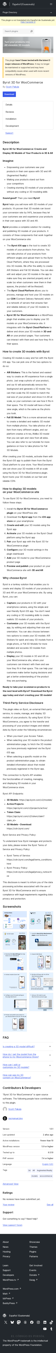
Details (9, 104)
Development (12, 126)
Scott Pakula (12, 86)
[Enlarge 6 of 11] (49, 955)
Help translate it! (28, 22)
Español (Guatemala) (19, 1315)
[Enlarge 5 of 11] (23, 955)
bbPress (8, 1298)
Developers (8, 1275)
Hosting (6, 1251)
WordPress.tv (11, 1280)
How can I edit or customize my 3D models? (16, 1066)
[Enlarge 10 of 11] (49, 996)
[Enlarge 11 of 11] (23, 1017)
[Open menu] (51, 4)
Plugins (32, 1251)
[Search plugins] (31, 31)
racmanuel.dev (15, 1118)
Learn (5, 1265)
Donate (34, 1275)
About (6, 1242)
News (5, 1247)
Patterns (33, 1256)
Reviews (10, 111)
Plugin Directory (10, 12)
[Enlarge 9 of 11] (23, 996)
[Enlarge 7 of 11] (23, 976)
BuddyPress (10, 1303)
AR (34, 1170)
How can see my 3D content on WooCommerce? (17, 1076)
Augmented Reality (44, 1170)
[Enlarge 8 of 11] (49, 976)
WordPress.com (12, 1288)
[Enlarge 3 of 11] (23, 935)
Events (32, 1270)
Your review (8, 1204)
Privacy (6, 1256)
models (35, 1176)
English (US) (47, 1164)
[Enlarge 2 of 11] (49, 914)
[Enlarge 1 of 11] (23, 914)
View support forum (12, 1225)
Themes (33, 1247)
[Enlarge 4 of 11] (49, 935)
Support (9, 133)
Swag (33, 1280)
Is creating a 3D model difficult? (19, 1046)
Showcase (34, 1242)
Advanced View (10, 1183)
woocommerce (46, 1176)
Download (9, 94)
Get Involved (35, 1265)
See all (50, 1204)
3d (29, 1170)
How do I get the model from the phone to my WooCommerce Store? (21, 1055)
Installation (11, 118)
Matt (6, 1293)
